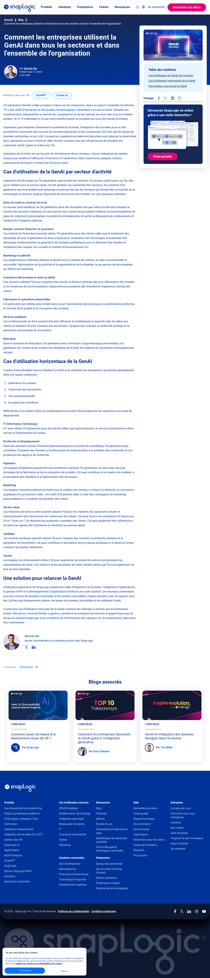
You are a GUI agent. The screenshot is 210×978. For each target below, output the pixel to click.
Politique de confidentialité (73, 911)
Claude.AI (64, 95)
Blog (20, 19)
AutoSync (9, 876)
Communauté (146, 829)
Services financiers (70, 863)
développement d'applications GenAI (52, 591)
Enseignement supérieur (73, 884)
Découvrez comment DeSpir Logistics (36, 613)
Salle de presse (179, 833)
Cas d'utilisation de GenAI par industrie (170, 75)
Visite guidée (140, 813)
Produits (9, 802)
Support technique (149, 819)
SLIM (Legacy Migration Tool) (21, 818)
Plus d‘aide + (140, 855)
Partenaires (103, 857)
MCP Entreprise (13, 855)
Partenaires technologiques (112, 888)
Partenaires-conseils (108, 883)
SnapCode (10, 865)
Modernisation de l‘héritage (74, 813)
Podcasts (101, 813)
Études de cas (104, 824)
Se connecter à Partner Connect (109, 870)
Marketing (65, 844)
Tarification (10, 824)
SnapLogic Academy (145, 844)
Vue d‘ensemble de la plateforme (23, 808)
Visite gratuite (162, 156)
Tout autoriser (24, 970)
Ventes (63, 839)
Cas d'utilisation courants (74, 802)
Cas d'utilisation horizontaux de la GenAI (171, 80)
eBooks (100, 818)
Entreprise (26, 667)
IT (60, 829)
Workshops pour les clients (148, 839)
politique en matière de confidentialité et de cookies (39, 963)
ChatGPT (43, 95)
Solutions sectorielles (71, 857)
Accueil (8, 19)
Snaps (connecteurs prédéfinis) (22, 813)
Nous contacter (179, 843)
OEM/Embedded (68, 808)
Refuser (64, 971)
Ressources (103, 802)
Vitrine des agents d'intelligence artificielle (109, 849)
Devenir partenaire (106, 877)
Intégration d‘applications (19, 829)
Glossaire (138, 850)
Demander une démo (187, 7)
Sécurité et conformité (16, 881)
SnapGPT (9, 860)
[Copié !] (179, 98)
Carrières (176, 822)
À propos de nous (181, 808)
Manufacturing (67, 869)
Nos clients (177, 827)
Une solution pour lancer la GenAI (167, 86)
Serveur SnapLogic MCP (18, 871)
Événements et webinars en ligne (112, 831)
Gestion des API (13, 839)
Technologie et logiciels (72, 879)
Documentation (147, 824)
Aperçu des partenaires (109, 863)
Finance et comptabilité (72, 834)
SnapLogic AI (11, 844)
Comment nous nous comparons (183, 815)
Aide (136, 802)
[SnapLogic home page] (20, 788)
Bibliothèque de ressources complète (111, 840)
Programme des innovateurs (187, 838)
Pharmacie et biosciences (74, 874)
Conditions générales (103, 911)
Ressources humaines (71, 824)
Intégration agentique (71, 818)
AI (36, 667)
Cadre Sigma (140, 834)
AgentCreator (11, 850)
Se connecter (178, 848)
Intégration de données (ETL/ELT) (23, 834)
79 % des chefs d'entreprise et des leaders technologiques (39, 109)
